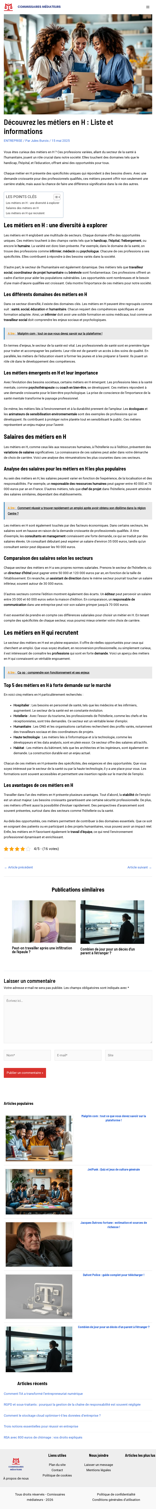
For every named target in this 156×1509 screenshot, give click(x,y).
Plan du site (57, 1465)
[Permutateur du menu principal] (148, 7)
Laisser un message (98, 1465)
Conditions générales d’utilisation (116, 1500)
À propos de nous (16, 1478)
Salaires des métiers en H (22, 208)
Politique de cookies (57, 1475)
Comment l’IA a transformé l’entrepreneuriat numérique (43, 1394)
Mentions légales (98, 1470)
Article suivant (139, 867)
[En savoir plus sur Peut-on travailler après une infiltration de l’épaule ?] (44, 921)
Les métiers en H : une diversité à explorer (32, 203)
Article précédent (18, 867)
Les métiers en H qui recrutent (25, 213)
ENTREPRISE (13, 141)
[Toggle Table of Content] (55, 197)
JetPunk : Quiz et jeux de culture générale (114, 1169)
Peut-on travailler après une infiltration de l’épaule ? (42, 950)
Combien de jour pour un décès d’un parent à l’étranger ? (107, 951)
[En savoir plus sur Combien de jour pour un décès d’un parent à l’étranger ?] (112, 922)
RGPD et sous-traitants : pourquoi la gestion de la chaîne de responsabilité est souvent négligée (72, 1404)
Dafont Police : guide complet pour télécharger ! (113, 1275)
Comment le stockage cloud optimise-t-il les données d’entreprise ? (52, 1415)
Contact (57, 1470)
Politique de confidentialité (116, 1494)
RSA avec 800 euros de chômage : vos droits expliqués (43, 1437)
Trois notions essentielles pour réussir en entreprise (41, 1426)
